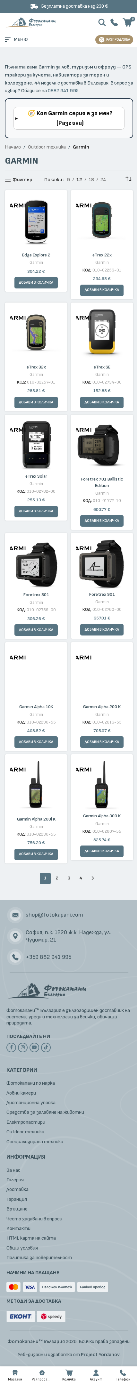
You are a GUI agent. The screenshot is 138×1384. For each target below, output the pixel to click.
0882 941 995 (63, 91)
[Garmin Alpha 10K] (36, 673)
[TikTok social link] (46, 1047)
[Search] (102, 22)
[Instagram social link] (23, 1047)
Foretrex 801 (36, 594)
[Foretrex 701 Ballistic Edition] (102, 446)
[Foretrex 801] (36, 562)
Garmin (36, 262)
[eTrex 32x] (36, 334)
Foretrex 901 (102, 594)
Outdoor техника (47, 147)
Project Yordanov (100, 1355)
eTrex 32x (36, 367)
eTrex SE (102, 367)
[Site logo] (31, 22)
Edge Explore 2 (36, 255)
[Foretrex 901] (102, 562)
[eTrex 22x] (102, 221)
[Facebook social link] (11, 1047)
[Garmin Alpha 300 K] (102, 784)
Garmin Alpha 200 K (102, 706)
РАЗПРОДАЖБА (118, 39)
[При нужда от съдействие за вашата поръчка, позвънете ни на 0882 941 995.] (114, 22)
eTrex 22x (102, 255)
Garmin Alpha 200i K (36, 819)
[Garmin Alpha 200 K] (102, 673)
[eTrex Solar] (36, 444)
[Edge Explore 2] (36, 221)
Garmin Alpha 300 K (102, 816)
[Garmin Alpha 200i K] (36, 785)
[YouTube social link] (34, 1047)
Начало (13, 147)
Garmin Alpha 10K (36, 706)
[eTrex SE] (102, 334)
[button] (102, 290)
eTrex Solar (36, 476)
